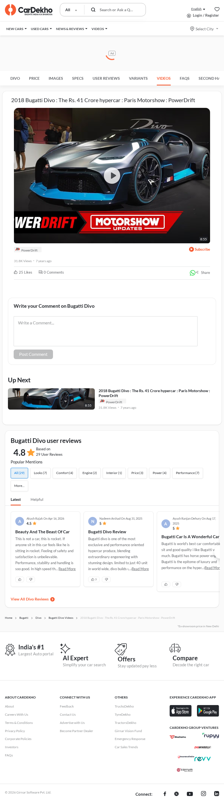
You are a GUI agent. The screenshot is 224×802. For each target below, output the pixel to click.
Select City (205, 28)
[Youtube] (190, 794)
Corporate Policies (18, 739)
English (196, 9)
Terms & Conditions (19, 723)
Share (205, 272)
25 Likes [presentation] (25, 272)
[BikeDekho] (178, 737)
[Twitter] (176, 794)
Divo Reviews (37, 599)
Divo (15, 78)
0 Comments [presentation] (54, 272)
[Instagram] (203, 794)
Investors (11, 747)
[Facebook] (165, 794)
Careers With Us (16, 714)
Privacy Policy (15, 731)
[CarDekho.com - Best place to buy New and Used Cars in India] (28, 10)
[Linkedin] (216, 794)
